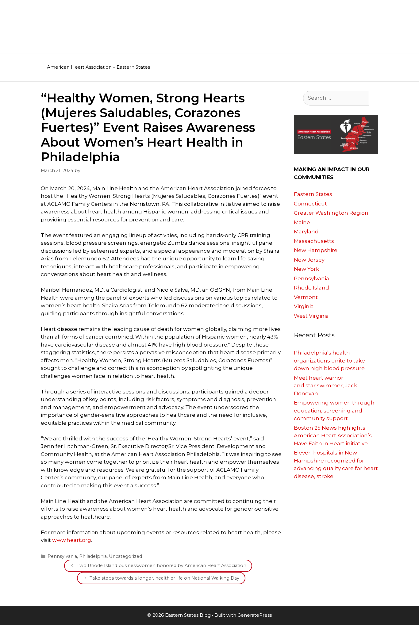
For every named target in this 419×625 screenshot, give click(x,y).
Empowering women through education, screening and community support (334, 410)
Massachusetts (314, 241)
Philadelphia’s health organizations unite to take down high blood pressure (329, 360)
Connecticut (310, 204)
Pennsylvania (62, 556)
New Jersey (309, 260)
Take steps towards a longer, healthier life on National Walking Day (164, 578)
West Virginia (311, 316)
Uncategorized (125, 556)
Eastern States (313, 194)
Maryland (306, 231)
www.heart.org (71, 540)
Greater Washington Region (331, 213)
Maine (302, 222)
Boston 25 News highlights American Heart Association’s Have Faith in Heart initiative (333, 436)
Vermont (306, 297)
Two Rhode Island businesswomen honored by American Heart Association (161, 565)
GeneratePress (254, 615)
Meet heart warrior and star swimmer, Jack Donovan (325, 386)
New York (306, 269)
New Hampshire (315, 250)
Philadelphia (93, 556)
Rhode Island (311, 288)
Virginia (304, 306)
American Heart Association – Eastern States (98, 67)
